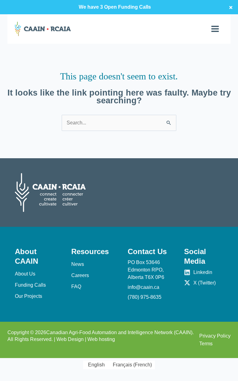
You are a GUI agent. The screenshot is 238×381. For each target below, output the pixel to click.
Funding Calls (30, 285)
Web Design (70, 339)
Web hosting (101, 339)
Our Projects (28, 296)
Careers (80, 275)
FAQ (76, 286)
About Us (25, 273)
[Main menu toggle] (215, 29)
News (77, 264)
